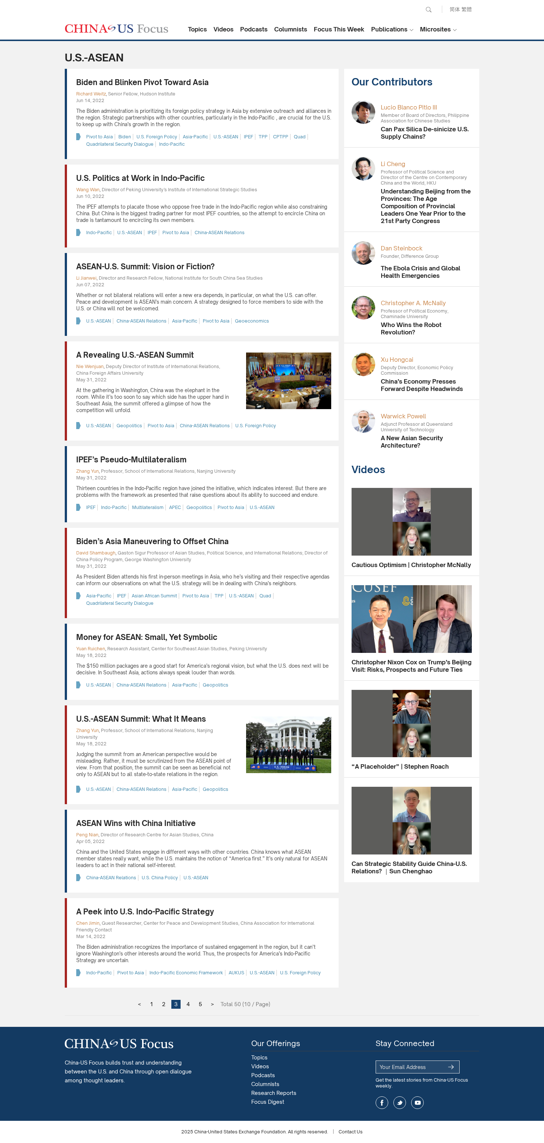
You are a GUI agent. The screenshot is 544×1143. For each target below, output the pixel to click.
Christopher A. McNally (413, 303)
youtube (417, 1102)
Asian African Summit (154, 596)
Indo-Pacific (172, 144)
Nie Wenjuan (90, 366)
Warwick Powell (403, 416)
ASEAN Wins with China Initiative (136, 823)
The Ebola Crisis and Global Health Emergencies (420, 271)
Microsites (435, 29)
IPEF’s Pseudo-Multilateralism (131, 459)
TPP (263, 136)
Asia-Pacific (195, 136)
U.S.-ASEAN (226, 136)
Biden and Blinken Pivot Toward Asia (142, 82)
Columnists (290, 29)
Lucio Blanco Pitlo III (409, 107)
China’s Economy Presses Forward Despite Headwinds (422, 385)
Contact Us (351, 1131)
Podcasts (254, 29)
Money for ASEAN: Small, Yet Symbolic (146, 637)
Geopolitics (129, 425)
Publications (389, 29)
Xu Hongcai (397, 359)
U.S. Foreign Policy (157, 136)
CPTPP (280, 136)
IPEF (248, 136)
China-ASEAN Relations (220, 232)
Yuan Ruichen (90, 648)
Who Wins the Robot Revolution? (411, 328)
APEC (175, 507)
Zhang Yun (87, 471)
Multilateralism (148, 507)
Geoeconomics (252, 321)
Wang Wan (88, 189)
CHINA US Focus (116, 28)
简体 (455, 9)
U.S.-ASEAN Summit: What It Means (141, 719)
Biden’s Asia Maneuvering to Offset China (152, 541)
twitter (399, 1102)
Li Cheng (393, 164)
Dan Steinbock (402, 248)
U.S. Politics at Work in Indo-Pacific (140, 178)
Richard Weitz (91, 94)
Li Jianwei (86, 278)
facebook (382, 1102)
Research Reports (273, 1093)
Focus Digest (267, 1102)
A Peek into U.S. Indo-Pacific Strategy (145, 911)
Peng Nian (87, 834)
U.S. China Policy (160, 877)
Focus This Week (339, 29)
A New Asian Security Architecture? (412, 441)
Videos (224, 29)
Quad (300, 136)
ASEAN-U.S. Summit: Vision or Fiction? (145, 266)
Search (428, 9)
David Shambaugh (95, 553)
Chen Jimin (88, 923)
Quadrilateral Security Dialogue (120, 144)
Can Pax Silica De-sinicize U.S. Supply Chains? (425, 132)
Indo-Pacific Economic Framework (186, 972)
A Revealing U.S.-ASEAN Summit (135, 355)
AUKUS (236, 972)
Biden (124, 136)
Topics (197, 29)
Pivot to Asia (99, 136)
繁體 (466, 9)
